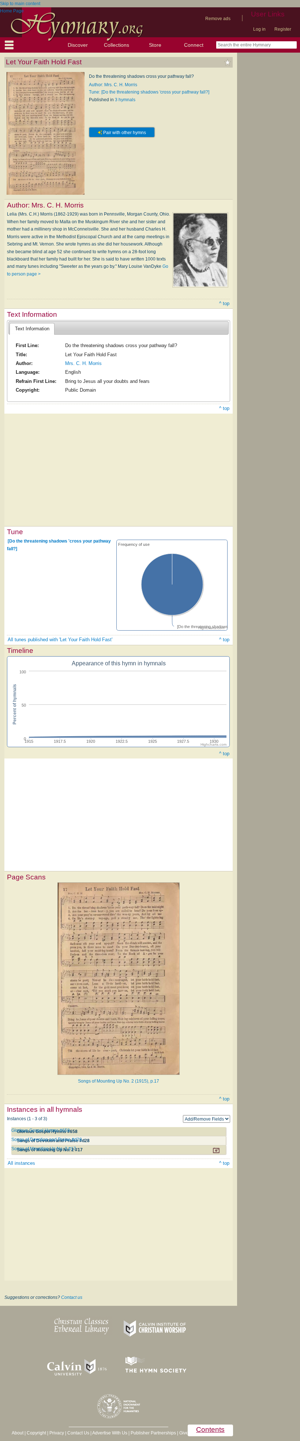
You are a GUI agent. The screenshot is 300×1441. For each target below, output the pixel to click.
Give (183, 1433)
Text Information (32, 328)
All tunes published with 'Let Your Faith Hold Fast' (60, 639)
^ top (224, 303)
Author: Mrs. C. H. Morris (113, 84)
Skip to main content (20, 3)
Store (155, 45)
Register (282, 29)
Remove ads (217, 18)
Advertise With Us (109, 1433)
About (17, 1433)
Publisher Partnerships (153, 1433)
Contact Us (78, 1433)
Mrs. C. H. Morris (83, 363)
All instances (21, 1163)
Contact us (71, 1297)
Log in (259, 29)
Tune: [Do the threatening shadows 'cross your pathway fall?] (149, 92)
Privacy (56, 1433)
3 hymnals (125, 99)
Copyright (36, 1433)
